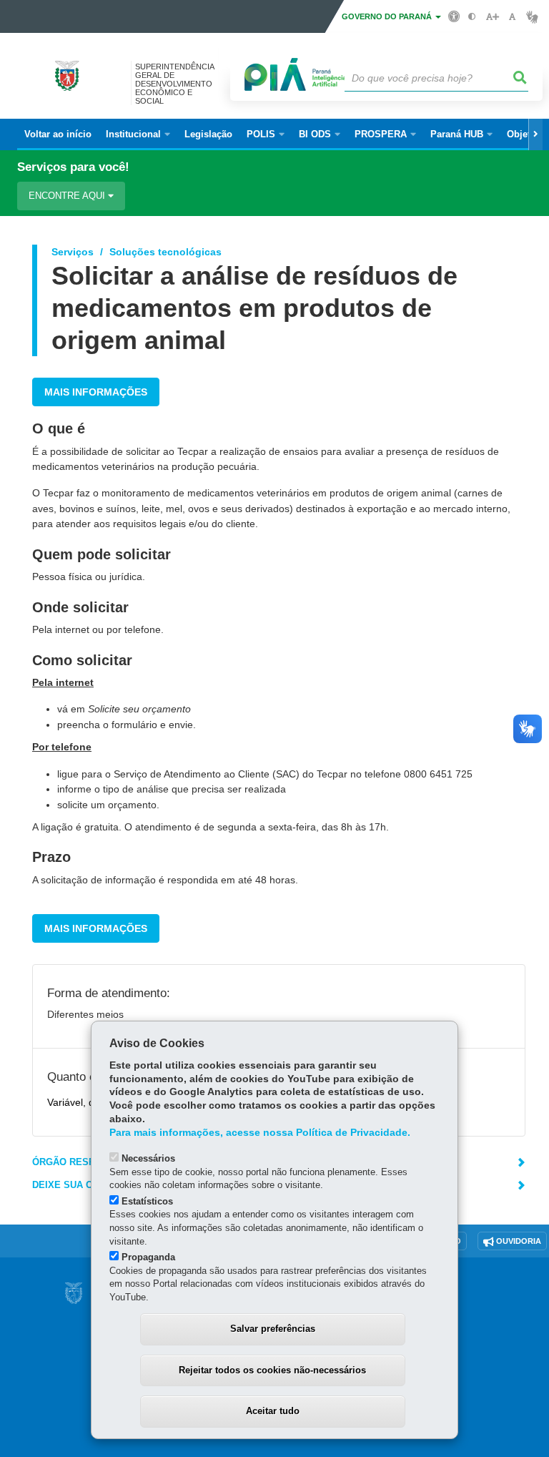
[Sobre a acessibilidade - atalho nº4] (454, 16)
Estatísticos (147, 1201)
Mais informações (95, 392)
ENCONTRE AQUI (68, 195)
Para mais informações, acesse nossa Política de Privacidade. (259, 1132)
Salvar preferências (272, 1328)
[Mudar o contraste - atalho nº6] (472, 17)
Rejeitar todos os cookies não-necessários (272, 1370)
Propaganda (148, 1257)
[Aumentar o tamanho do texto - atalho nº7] (492, 17)
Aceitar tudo (273, 1411)
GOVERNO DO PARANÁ (388, 16)
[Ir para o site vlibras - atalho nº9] (532, 17)
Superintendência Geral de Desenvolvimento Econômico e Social (174, 83)
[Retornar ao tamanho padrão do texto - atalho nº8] (512, 17)
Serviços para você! (73, 167)
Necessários (148, 1158)
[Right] (535, 134)
